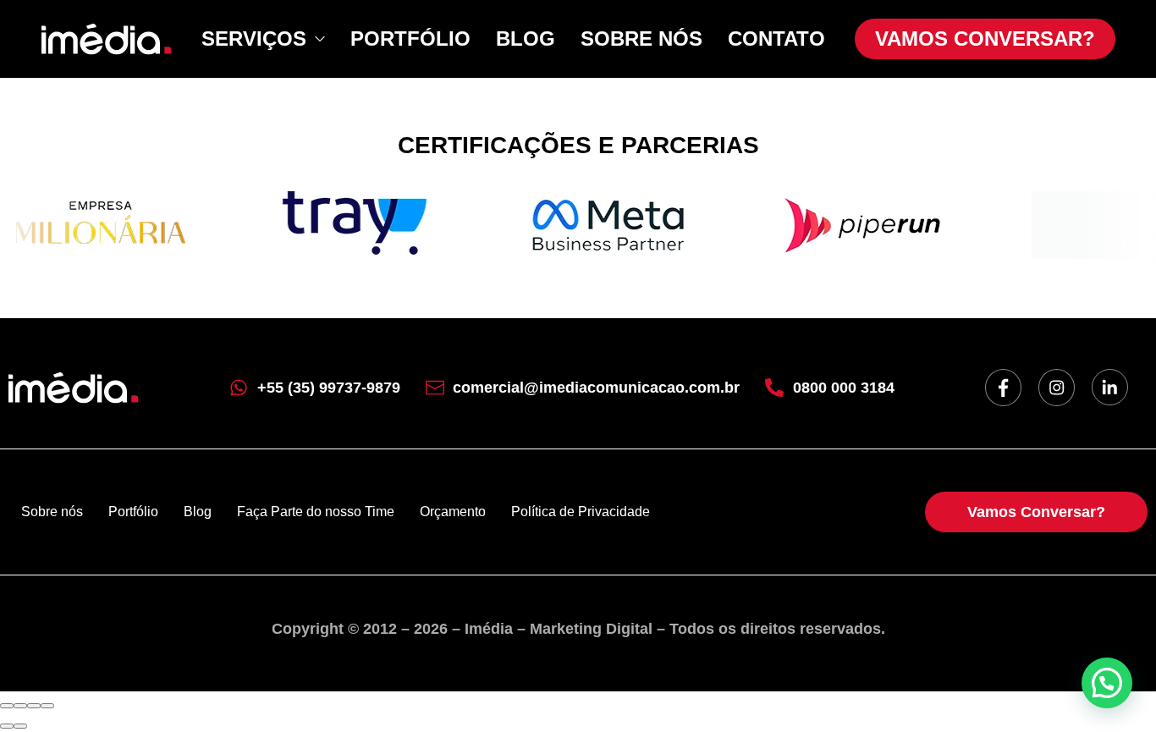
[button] (1107, 683)
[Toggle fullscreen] (34, 705)
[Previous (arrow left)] (7, 726)
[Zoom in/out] (47, 705)
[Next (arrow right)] (20, 726)
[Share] (20, 705)
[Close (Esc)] (7, 705)
